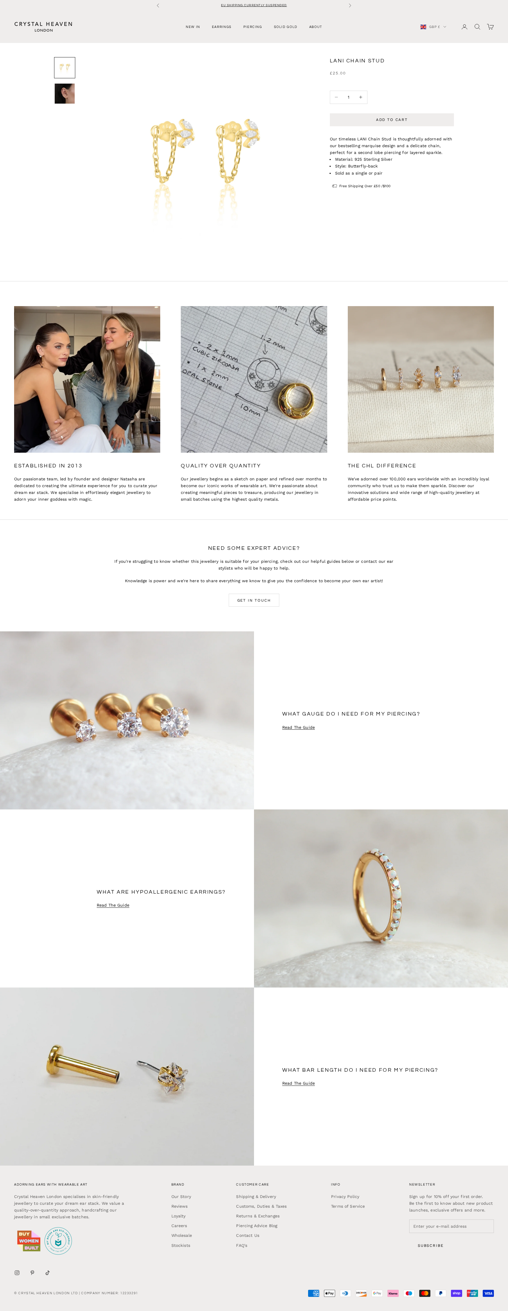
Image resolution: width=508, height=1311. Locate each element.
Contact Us (247, 1235)
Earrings (222, 26)
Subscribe (430, 1245)
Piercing (252, 26)
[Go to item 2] (64, 93)
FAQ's (241, 1245)
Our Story (181, 1196)
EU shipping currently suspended (254, 5)
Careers (179, 1225)
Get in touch (254, 600)
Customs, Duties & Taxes (261, 1206)
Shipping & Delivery (256, 1196)
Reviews (179, 1206)
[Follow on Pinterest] (32, 1273)
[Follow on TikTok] (48, 1273)
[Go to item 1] (64, 67)
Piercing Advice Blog (256, 1225)
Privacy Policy (345, 1196)
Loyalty (178, 1216)
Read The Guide (298, 727)
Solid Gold (286, 26)
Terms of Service (348, 1206)
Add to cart (392, 119)
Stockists (180, 1245)
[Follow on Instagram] (17, 1273)
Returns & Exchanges (258, 1216)
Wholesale (181, 1235)
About (315, 26)
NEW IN (193, 26)
